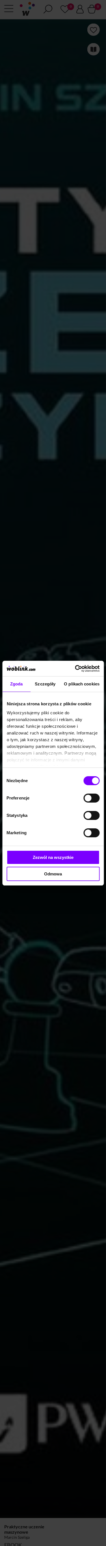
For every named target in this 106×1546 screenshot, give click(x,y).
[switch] (91, 798)
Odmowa (53, 873)
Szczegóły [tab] (45, 684)
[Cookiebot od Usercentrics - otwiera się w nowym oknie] (75, 668)
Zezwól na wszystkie (53, 857)
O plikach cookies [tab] (81, 684)
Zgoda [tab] (16, 684)
